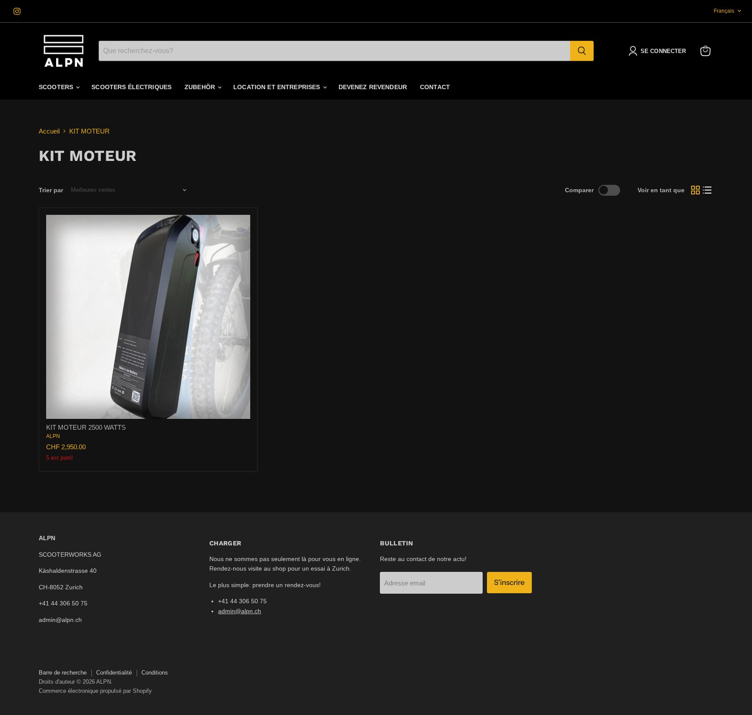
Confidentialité (114, 672)
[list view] (708, 190)
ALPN (53, 436)
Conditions (154, 672)
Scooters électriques (131, 87)
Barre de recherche (63, 672)
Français (724, 11)
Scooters (57, 87)
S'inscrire (509, 582)
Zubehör (201, 87)
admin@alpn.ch (239, 611)
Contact (435, 87)
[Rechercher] (582, 51)
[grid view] (695, 190)
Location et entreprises (277, 87)
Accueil (49, 131)
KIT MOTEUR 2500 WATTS (86, 427)
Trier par (51, 190)
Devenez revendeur (373, 87)
